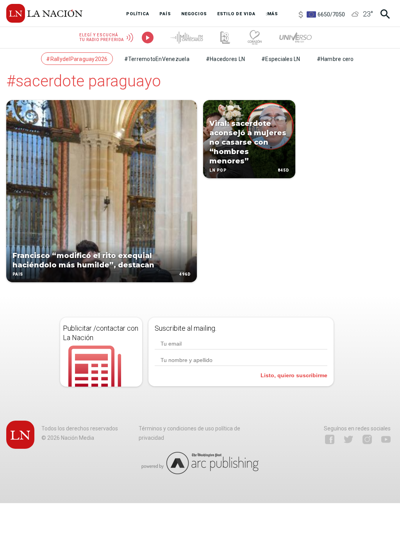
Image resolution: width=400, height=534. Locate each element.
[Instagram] (367, 439)
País (17, 274)
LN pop (218, 170)
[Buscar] (385, 14)
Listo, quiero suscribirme (294, 375)
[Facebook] (329, 439)
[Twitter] (348, 439)
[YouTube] (386, 439)
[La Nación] (44, 13)
